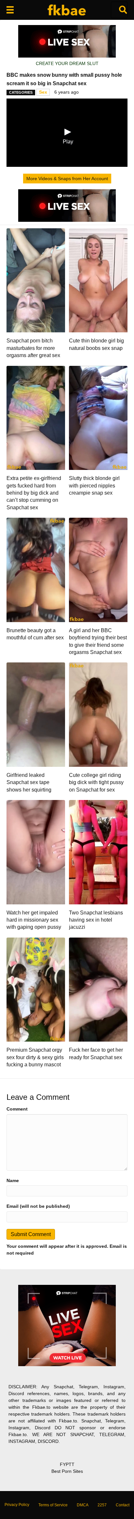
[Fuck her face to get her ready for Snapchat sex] (98, 989)
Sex (43, 92)
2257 (102, 1505)
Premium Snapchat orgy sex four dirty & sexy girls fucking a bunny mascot (35, 1057)
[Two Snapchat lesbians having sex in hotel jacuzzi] (98, 851)
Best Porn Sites (67, 1471)
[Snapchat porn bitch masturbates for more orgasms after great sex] (36, 280)
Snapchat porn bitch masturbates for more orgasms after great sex (33, 348)
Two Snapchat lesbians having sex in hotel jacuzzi (96, 920)
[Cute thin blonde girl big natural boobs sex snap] (98, 280)
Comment (17, 1109)
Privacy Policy (17, 1504)
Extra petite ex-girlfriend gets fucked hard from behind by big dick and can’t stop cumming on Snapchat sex (34, 492)
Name (13, 1180)
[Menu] (10, 10)
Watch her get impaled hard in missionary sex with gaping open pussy (34, 920)
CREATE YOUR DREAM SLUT (67, 63)
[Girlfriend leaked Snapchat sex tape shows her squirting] (36, 714)
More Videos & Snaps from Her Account (67, 178)
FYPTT (67, 1464)
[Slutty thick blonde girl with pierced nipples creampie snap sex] (98, 417)
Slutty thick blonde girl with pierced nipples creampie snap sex (94, 485)
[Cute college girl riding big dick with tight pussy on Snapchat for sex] (98, 714)
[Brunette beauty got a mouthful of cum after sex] (36, 569)
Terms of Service (53, 1505)
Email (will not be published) (38, 1206)
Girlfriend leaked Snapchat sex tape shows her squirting (29, 782)
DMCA (82, 1505)
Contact (122, 1505)
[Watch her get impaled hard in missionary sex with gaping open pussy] (36, 851)
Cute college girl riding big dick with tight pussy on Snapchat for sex (96, 782)
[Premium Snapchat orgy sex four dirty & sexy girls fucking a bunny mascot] (36, 989)
